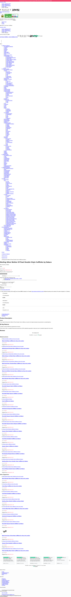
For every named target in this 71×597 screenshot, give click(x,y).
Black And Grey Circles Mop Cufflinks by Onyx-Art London (16, 535)
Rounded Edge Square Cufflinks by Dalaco (12, 393)
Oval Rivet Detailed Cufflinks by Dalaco (11, 438)
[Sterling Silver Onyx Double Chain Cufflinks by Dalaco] (12, 459)
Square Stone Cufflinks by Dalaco (10, 446)
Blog (3, 22)
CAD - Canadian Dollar (6, 5)
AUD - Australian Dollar (6, 3)
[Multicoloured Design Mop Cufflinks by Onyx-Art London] (13, 346)
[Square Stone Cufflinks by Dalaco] (8, 444)
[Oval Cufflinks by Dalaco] (7, 399)
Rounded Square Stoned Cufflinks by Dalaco (12, 416)
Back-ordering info (38, 291)
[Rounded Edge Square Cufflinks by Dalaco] (10, 391)
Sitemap (3, 585)
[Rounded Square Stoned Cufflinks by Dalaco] (10, 414)
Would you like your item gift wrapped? (7, 282)
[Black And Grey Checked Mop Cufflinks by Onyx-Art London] (13, 361)
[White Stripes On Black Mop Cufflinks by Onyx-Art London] (13, 353)
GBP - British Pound (6, 4)
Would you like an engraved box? (6, 271)
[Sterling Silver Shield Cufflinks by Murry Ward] (11, 499)
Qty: (0, 286)
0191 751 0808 (4, 592)
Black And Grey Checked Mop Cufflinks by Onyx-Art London (16, 363)
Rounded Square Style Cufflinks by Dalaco (12, 386)
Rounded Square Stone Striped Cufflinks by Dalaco (14, 423)
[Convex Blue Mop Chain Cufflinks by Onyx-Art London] (12, 506)
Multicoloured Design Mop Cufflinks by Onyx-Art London (15, 348)
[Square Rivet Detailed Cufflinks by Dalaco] (10, 429)
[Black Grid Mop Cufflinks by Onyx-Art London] (11, 338)
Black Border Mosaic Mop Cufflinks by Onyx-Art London (15, 378)
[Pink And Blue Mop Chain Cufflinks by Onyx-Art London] (12, 548)
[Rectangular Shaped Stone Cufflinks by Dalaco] (11, 451)
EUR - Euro (4, 6)
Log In (3, 23)
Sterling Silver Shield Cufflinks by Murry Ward (13, 501)
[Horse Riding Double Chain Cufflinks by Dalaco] (11, 466)
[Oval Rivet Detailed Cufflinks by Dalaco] (9, 436)
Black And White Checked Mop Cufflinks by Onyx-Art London (16, 371)
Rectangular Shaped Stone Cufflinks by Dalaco (13, 453)
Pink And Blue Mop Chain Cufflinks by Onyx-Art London (15, 550)
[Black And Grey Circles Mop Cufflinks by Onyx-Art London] (4, 533)
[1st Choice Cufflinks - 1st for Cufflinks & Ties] (10, 10)
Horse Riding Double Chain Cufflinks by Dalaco (13, 468)
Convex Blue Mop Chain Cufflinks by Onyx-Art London (15, 508)
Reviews (3, 315)
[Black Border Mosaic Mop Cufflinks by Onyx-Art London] (12, 376)
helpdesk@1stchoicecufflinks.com (8, 594)
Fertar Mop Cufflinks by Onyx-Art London (12, 486)
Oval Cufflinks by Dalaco (8, 401)
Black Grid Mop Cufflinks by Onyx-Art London (13, 340)
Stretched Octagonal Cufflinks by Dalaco (11, 408)
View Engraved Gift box (3, 273)
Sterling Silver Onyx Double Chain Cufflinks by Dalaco (15, 461)
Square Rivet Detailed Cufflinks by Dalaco (12, 431)
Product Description (5, 314)
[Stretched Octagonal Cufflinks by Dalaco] (10, 406)
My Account (4, 21)
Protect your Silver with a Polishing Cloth (7, 277)
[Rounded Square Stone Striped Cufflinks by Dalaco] (12, 421)
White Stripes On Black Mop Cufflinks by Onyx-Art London (16, 355)
